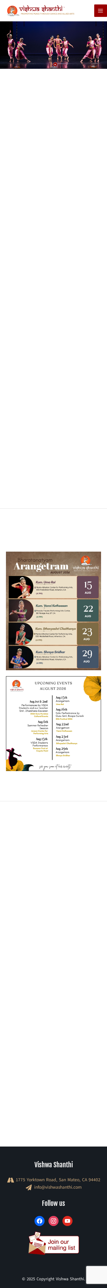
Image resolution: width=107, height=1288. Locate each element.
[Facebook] (39, 1220)
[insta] (53, 1220)
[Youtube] (67, 1220)
